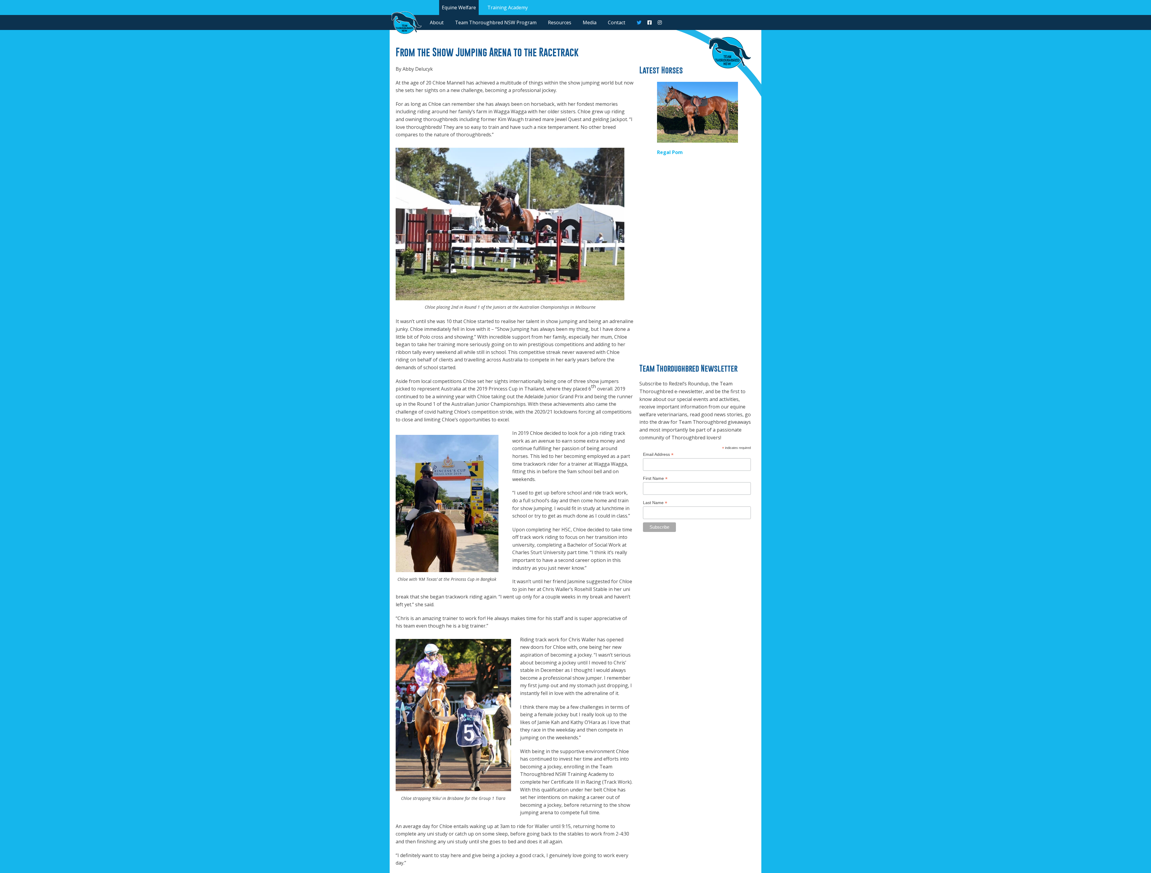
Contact (616, 22)
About (437, 22)
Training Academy (507, 7)
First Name (655, 478)
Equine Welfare (459, 7)
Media (589, 22)
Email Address (658, 454)
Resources (559, 22)
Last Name (655, 503)
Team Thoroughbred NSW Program (496, 22)
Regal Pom (670, 152)
